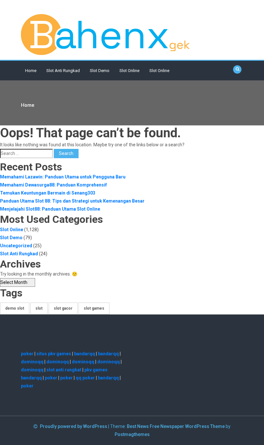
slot (38, 308)
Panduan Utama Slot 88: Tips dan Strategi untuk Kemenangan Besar (72, 201)
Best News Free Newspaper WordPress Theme (176, 426)
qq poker (85, 377)
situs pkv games (53, 353)
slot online (159, 70)
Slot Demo (99, 70)
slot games (94, 308)
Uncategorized (16, 245)
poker (27, 353)
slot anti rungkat (63, 369)
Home (30, 70)
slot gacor (63, 308)
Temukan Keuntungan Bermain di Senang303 (47, 192)
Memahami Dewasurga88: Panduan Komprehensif (53, 184)
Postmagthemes (132, 434)
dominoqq (32, 361)
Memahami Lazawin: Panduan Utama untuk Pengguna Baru (63, 176)
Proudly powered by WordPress (74, 426)
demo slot (14, 308)
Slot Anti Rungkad (63, 70)
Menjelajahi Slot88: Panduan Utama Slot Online (50, 209)
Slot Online (129, 70)
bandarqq (84, 353)
